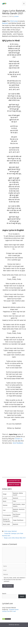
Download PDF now (14, 480)
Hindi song (13, 21)
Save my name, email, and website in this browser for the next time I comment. (14, 579)
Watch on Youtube (14, 484)
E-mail (14, 611)
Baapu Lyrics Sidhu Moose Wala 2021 (15, 538)
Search (4, 593)
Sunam (16, 609)
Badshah (5, 23)
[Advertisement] (14, 460)
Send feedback (18, 443)
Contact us (18, 439)
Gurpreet (11, 609)
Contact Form (6, 611)
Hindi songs (7, 531)
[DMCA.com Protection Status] (6, 619)
